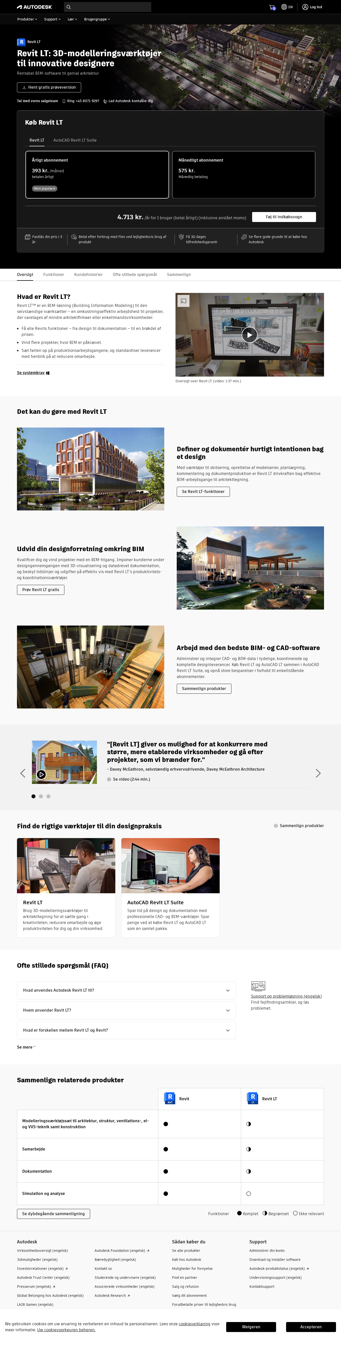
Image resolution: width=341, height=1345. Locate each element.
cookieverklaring (194, 1324)
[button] (126, 990)
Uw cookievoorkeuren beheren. (66, 1330)
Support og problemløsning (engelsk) (286, 996)
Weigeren (251, 1327)
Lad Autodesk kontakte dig (131, 100)
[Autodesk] (34, 7)
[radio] (97, 174)
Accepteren (311, 1327)
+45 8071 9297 (87, 100)
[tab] (37, 140)
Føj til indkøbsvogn (284, 217)
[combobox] (107, 7)
